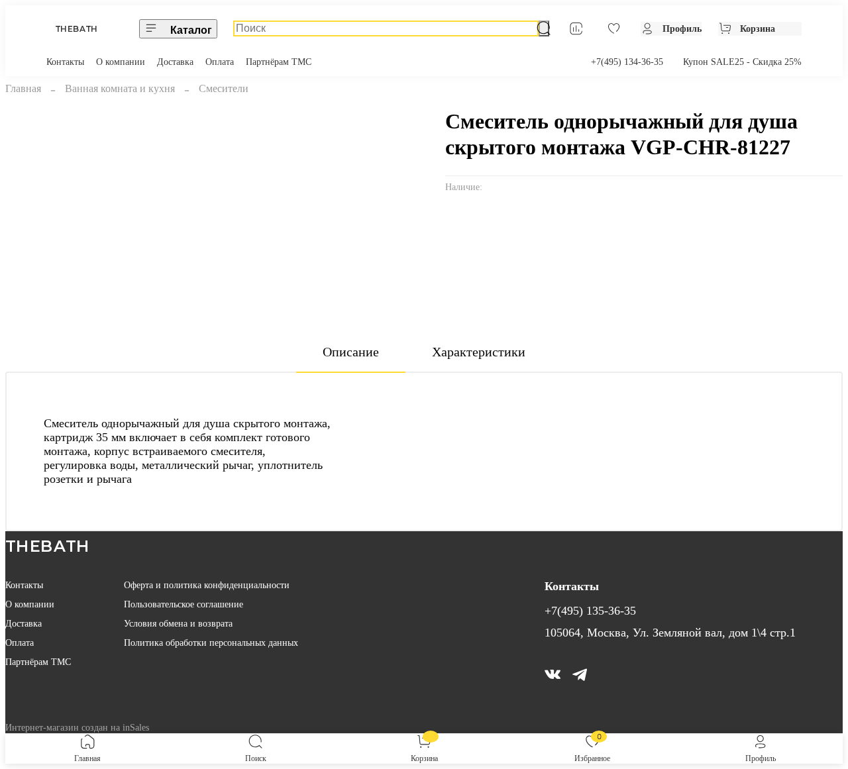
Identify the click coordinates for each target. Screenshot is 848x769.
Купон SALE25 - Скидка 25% (742, 61)
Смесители (223, 88)
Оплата (219, 61)
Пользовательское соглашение (183, 604)
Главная (23, 88)
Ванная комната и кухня (120, 88)
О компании (120, 61)
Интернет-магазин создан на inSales (77, 727)
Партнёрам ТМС (278, 61)
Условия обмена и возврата (178, 623)
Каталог (191, 30)
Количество (473, 245)
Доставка (175, 61)
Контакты (65, 61)
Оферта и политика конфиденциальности (207, 585)
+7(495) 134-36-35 (627, 61)
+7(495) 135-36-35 (590, 610)
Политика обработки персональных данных (211, 642)
